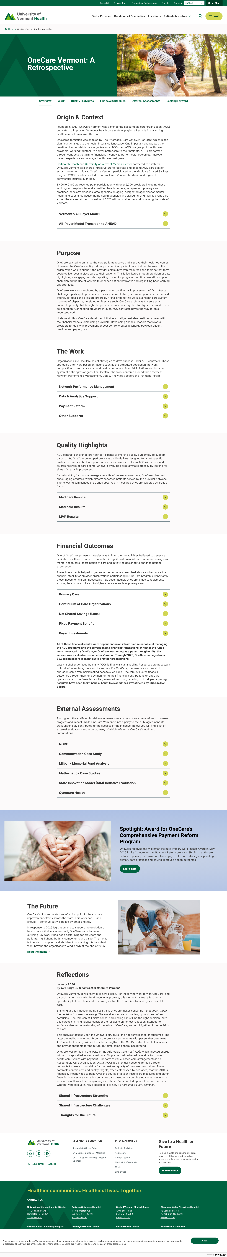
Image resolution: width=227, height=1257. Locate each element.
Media (118, 1167)
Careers (178, 3)
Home (11, 29)
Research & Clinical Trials (85, 1148)
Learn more (129, 868)
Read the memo (37, 951)
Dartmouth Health (68, 164)
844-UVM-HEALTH (44, 1163)
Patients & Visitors (175, 16)
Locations (154, 16)
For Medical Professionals (144, 3)
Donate (165, 3)
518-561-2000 (168, 1217)
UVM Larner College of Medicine (89, 1153)
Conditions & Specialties (129, 16)
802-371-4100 (123, 1217)
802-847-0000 (34, 1217)
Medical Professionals (126, 1162)
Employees (120, 1171)
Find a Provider (101, 16)
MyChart (215, 3)
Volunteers (120, 1153)
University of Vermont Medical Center (108, 164)
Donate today (170, 1170)
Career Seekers (122, 1157)
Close (204, 1241)
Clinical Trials (120, 3)
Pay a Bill (104, 3)
